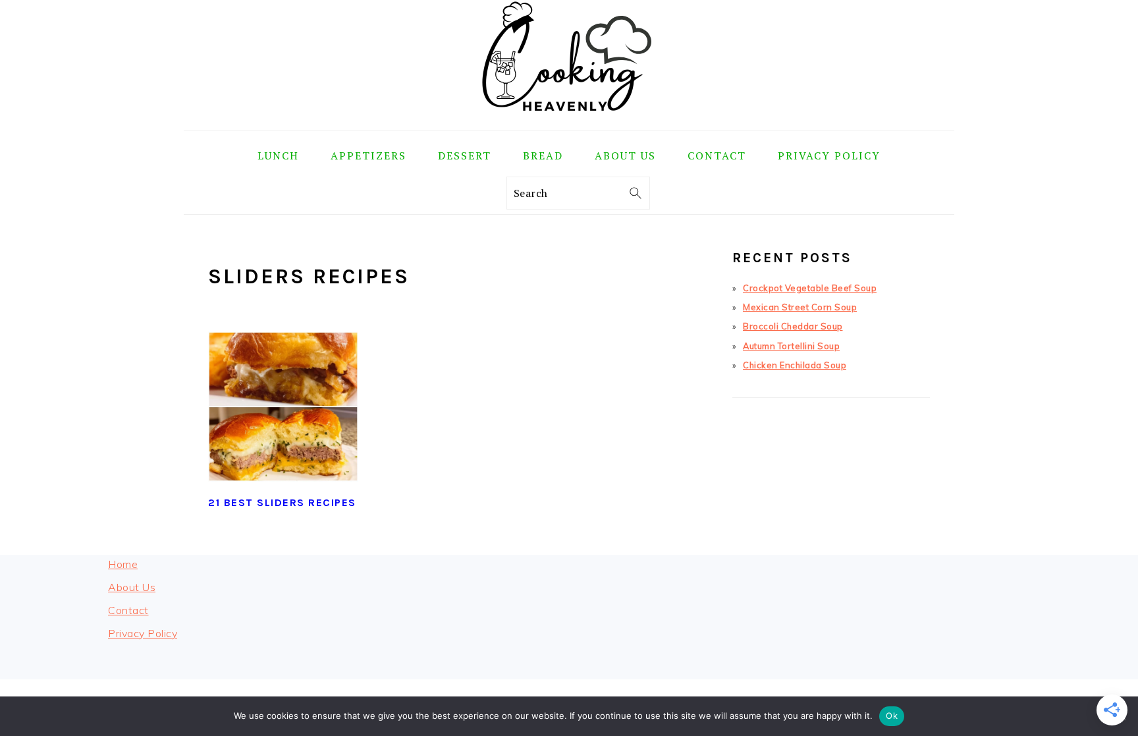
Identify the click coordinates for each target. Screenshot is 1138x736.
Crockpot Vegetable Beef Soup (810, 288)
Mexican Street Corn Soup (800, 307)
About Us (131, 587)
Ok (892, 715)
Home (123, 564)
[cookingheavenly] (569, 120)
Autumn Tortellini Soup (791, 346)
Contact (128, 610)
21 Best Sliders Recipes (282, 502)
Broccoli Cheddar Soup (793, 326)
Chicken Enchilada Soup (794, 365)
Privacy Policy (142, 633)
